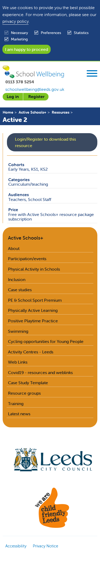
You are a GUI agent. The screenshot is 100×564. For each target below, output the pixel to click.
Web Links (17, 362)
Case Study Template (28, 382)
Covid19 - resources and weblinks (40, 372)
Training (15, 403)
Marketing (19, 39)
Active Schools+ (32, 112)
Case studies (20, 289)
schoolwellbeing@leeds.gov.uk (34, 89)
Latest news (19, 413)
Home (8, 112)
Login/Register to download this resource (45, 142)
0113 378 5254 (19, 81)
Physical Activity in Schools (34, 269)
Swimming (18, 331)
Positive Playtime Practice (33, 320)
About (13, 248)
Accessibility (15, 545)
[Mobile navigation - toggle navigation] (92, 74)
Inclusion (16, 279)
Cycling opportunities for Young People (45, 341)
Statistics (81, 32)
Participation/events (27, 258)
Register (36, 96)
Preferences (51, 32)
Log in (13, 96)
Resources (60, 112)
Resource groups (24, 393)
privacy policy (15, 21)
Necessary (19, 32)
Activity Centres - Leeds (30, 351)
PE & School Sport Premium (35, 300)
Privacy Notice (45, 545)
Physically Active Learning (33, 310)
